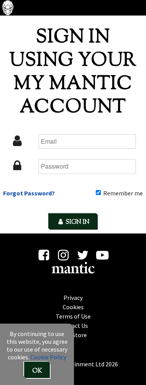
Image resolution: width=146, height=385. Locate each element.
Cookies (73, 307)
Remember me (122, 193)
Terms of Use (73, 316)
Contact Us (73, 325)
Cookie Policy (48, 357)
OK (37, 371)
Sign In (77, 222)
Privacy (73, 297)
